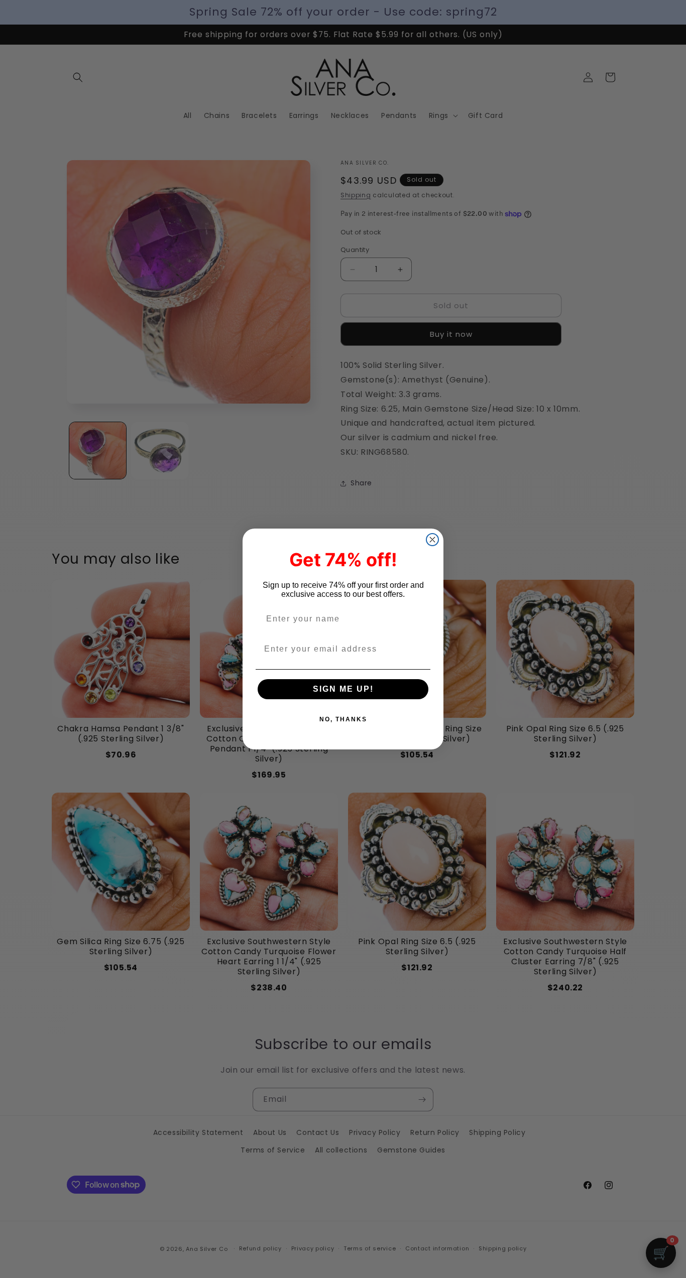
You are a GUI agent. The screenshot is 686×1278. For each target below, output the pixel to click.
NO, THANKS (343, 719)
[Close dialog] (432, 540)
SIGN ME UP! (343, 689)
